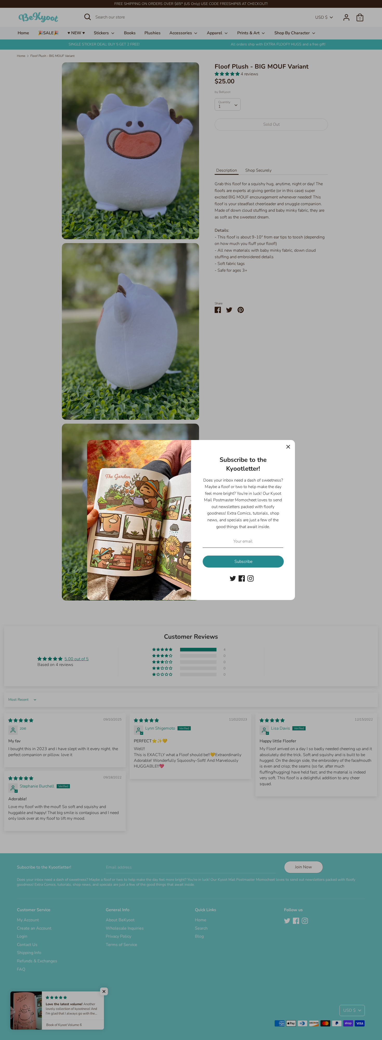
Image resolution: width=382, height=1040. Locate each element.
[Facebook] (242, 578)
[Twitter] (233, 578)
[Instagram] (250, 578)
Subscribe (243, 561)
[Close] (288, 446)
